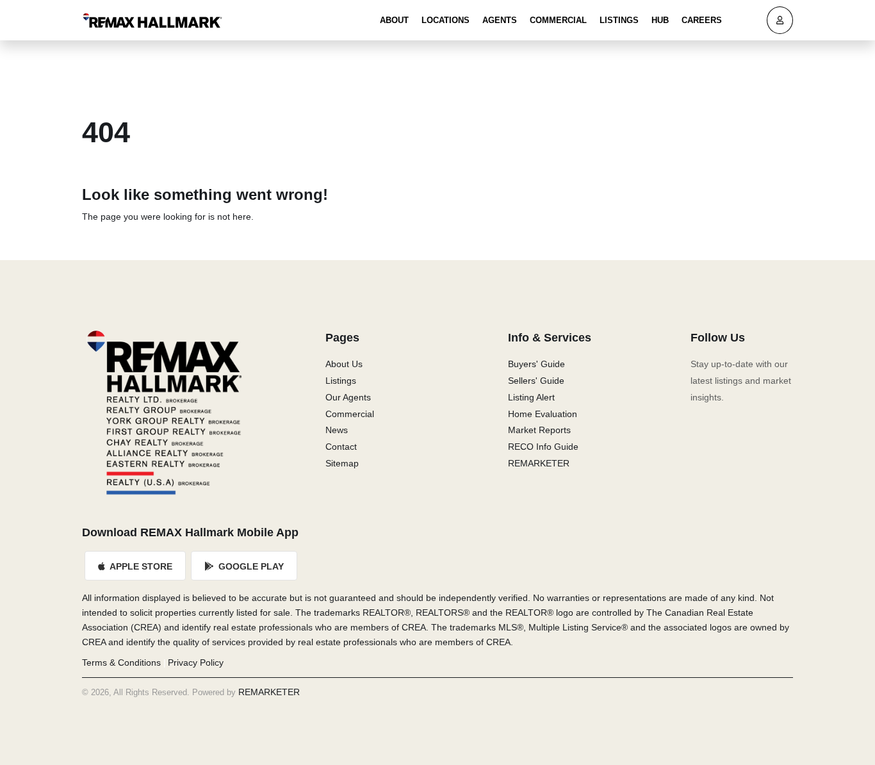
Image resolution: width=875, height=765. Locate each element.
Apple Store (140, 566)
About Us (344, 364)
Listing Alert (531, 397)
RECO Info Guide (543, 446)
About (394, 20)
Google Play (250, 566)
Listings (619, 20)
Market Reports (539, 430)
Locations (445, 20)
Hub (660, 20)
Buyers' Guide (536, 364)
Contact (341, 446)
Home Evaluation (542, 414)
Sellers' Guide (536, 380)
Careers (702, 20)
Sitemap (342, 463)
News (336, 430)
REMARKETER (538, 463)
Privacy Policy (196, 662)
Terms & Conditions (121, 662)
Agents (499, 20)
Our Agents (348, 397)
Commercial (558, 20)
